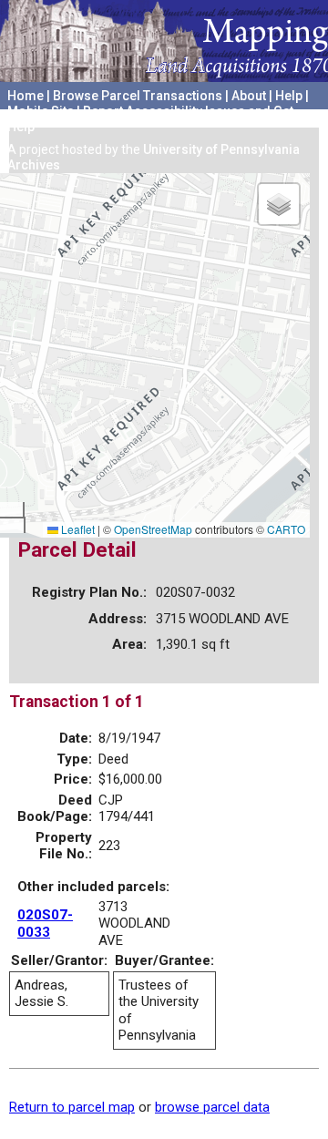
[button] (279, 204)
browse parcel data (212, 1107)
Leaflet (76, 529)
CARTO (286, 529)
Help (288, 95)
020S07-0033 (45, 923)
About (248, 95)
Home (25, 95)
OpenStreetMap (153, 529)
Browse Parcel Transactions (137, 95)
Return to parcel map (72, 1107)
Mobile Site (40, 111)
